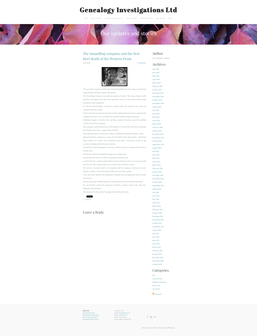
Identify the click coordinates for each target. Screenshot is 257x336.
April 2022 (156, 203)
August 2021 (156, 230)
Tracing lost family (89, 313)
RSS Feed (158, 294)
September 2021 (158, 227)
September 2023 (158, 144)
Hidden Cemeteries (159, 282)
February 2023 (157, 168)
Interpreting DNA (146, 18)
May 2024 (155, 117)
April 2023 (156, 162)
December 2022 (157, 175)
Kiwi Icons (156, 286)
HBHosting (171, 328)
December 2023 (157, 134)
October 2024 (157, 100)
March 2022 (156, 206)
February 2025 (157, 86)
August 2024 (156, 107)
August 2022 (156, 189)
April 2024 (156, 120)
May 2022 (155, 199)
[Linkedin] (151, 317)
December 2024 (157, 93)
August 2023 (156, 148)
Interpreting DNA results (90, 319)
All (153, 275)
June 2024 (155, 114)
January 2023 (157, 172)
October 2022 (157, 182)
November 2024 (158, 96)
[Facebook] (148, 317)
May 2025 (155, 76)
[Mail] (155, 317)
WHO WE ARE (160, 18)
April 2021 (156, 244)
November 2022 (158, 179)
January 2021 (157, 254)
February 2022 (157, 209)
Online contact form (120, 315)
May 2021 (155, 240)
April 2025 (156, 79)
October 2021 (157, 223)
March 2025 (156, 83)
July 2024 (155, 110)
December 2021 (157, 216)
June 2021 (155, 237)
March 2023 (156, 165)
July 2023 (155, 151)
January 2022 (157, 213)
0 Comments (141, 63)
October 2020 (157, 264)
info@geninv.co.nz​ (124, 313)
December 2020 (157, 257)
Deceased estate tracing (114, 18)
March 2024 (156, 124)
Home (86, 18)
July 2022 (155, 192)
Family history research (90, 317)
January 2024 (157, 131)
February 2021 (157, 251)
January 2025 (157, 90)
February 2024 (157, 127)
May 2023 (155, 158)
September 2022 (158, 186)
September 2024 (158, 103)
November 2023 (158, 138)
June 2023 (155, 155)
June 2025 (155, 73)
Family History (131, 18)
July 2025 (155, 69)
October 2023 (157, 141)
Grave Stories (157, 279)
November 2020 (158, 261)
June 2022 (155, 196)
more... (170, 18)
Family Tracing (96, 18)
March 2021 (156, 247)
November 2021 (158, 220)
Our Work (156, 289)
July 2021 (155, 233)
